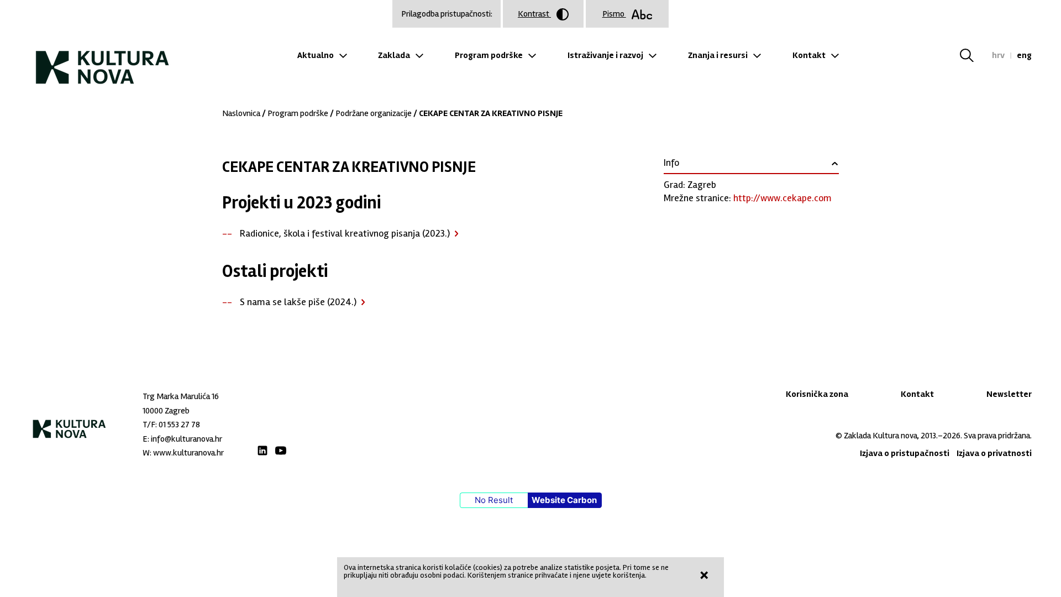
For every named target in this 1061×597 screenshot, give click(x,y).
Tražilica (973, 55)
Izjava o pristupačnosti (904, 453)
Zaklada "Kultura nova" (102, 59)
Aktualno (315, 55)
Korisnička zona (817, 394)
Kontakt (809, 55)
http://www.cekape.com (782, 198)
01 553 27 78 (179, 424)
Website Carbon (564, 500)
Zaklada (394, 55)
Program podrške (489, 55)
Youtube (280, 450)
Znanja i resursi (718, 55)
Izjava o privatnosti (994, 453)
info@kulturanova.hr (186, 438)
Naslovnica (241, 113)
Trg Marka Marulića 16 (181, 396)
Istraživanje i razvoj (605, 55)
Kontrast (534, 13)
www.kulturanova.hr (188, 452)
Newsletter (1009, 394)
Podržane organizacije (373, 113)
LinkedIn (262, 450)
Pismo (614, 13)
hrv (998, 55)
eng (1024, 55)
